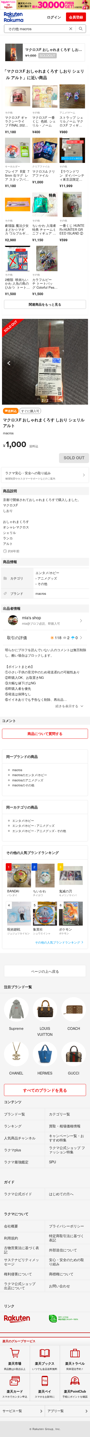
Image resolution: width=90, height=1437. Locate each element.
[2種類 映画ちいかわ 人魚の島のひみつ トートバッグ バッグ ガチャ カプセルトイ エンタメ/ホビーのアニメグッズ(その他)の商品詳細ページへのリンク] (17, 258)
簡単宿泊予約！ (75, 1366)
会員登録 (76, 16)
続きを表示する (67, 706)
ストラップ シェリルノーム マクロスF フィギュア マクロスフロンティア (71, 125)
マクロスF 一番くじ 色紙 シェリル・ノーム (44, 121)
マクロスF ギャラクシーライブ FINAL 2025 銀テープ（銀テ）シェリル (16, 125)
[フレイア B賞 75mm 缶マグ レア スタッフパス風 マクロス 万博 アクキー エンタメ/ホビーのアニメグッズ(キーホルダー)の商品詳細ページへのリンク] (17, 150)
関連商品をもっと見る (45, 304)
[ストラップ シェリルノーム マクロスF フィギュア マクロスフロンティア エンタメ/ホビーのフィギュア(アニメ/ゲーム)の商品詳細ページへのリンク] (72, 96)
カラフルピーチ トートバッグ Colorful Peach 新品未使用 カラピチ (44, 287)
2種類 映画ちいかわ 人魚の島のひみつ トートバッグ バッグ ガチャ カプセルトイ (17, 289)
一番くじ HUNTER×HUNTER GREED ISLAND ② (72, 229)
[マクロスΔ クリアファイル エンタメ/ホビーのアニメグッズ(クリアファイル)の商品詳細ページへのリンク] (45, 150)
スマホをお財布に (45, 1394)
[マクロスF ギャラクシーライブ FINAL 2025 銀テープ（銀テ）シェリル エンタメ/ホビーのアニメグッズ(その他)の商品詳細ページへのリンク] (17, 96)
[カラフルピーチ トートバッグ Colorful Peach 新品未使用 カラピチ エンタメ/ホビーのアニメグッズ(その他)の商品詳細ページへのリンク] (45, 258)
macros (8, 433)
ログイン (54, 16)
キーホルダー (12, 166)
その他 (8, 112)
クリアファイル (41, 166)
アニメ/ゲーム (67, 112)
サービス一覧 (12, 1411)
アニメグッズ (47, 578)
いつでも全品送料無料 (44, 1366)
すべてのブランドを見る (45, 1090)
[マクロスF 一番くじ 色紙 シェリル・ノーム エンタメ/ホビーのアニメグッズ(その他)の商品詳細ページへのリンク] (45, 96)
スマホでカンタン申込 (14, 1394)
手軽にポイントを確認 (75, 1394)
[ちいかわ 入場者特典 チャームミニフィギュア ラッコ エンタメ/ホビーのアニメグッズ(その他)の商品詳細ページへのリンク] (45, 204)
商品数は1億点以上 (15, 1366)
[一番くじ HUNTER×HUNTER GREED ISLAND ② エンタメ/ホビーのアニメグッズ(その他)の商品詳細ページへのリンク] (72, 204)
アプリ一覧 (56, 1411)
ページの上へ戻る (45, 971)
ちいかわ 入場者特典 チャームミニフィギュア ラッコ (44, 231)
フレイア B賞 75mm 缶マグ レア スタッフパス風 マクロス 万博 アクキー (17, 179)
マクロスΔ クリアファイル (43, 173)
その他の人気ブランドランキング (58, 942)
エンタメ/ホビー (47, 572)
